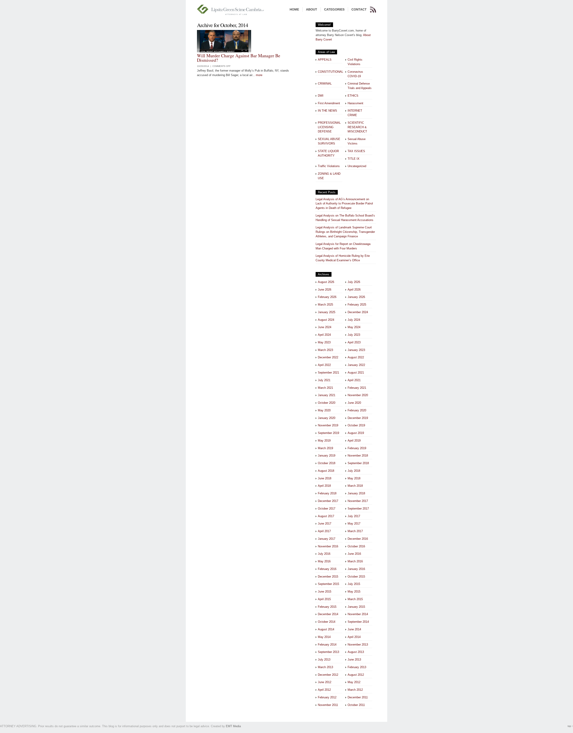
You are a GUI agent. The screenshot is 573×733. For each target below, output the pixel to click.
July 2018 (354, 470)
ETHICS (353, 95)
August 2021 (356, 372)
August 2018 (326, 470)
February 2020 (357, 410)
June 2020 (354, 402)
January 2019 (326, 455)
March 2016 (355, 561)
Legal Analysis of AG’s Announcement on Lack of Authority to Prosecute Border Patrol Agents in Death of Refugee (344, 204)
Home (294, 9)
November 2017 (358, 501)
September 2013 (328, 652)
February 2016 (327, 569)
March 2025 (325, 304)
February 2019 (357, 448)
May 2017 (354, 523)
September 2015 (328, 584)
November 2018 (358, 455)
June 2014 (354, 629)
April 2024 (324, 334)
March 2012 (355, 689)
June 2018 (324, 478)
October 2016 (356, 546)
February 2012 (327, 697)
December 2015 (328, 576)
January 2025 (326, 312)
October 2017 (326, 508)
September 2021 (328, 372)
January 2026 (356, 297)
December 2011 (358, 697)
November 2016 (328, 546)
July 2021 (324, 380)
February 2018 (327, 493)
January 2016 (356, 569)
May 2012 (354, 682)
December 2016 (358, 538)
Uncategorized (357, 166)
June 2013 (354, 659)
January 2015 (356, 606)
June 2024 (324, 327)
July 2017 (354, 516)
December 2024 (358, 312)
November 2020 (358, 395)
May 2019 (324, 440)
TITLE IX (353, 158)
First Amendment (329, 103)
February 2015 (327, 606)
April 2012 (324, 689)
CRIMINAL (325, 83)
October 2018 (326, 463)
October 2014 (326, 621)
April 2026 (354, 289)
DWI (320, 95)
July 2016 (324, 553)
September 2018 (358, 463)
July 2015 (354, 584)
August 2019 (356, 433)
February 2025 (357, 304)
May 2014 (324, 637)
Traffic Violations (329, 166)
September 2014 (358, 621)
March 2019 (325, 448)
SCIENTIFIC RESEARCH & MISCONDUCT (357, 127)
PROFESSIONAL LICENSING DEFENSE (329, 127)
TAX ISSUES (356, 151)
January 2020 (326, 418)
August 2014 (326, 629)
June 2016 (354, 553)
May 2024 (354, 327)
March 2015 (355, 599)
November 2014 (358, 614)
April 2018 (324, 485)
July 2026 (354, 282)
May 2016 (324, 561)
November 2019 (328, 425)
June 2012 (324, 682)
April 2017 (324, 531)
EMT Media (233, 726)
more (259, 75)
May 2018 (354, 478)
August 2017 (326, 516)
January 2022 (356, 365)
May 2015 (354, 591)
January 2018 (356, 493)
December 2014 (328, 614)
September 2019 (328, 433)
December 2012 (328, 674)
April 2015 (324, 599)
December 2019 (358, 418)
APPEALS (324, 59)
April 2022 (324, 365)
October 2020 (326, 402)
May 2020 (324, 410)
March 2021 (325, 387)
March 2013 (325, 667)
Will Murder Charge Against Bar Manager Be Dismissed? (238, 58)
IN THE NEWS (327, 110)
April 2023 (354, 342)
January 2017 (326, 538)
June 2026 (324, 289)
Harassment (355, 103)
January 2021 (326, 395)
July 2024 (354, 319)
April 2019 (354, 440)
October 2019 (356, 425)
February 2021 (357, 387)
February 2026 (327, 297)
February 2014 (327, 644)
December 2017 (328, 501)
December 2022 (328, 357)
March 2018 (355, 485)
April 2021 (354, 380)
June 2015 (324, 591)
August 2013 (356, 652)
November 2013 (358, 644)
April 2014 (354, 637)
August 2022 (356, 357)
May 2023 (324, 342)
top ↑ (570, 726)
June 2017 (324, 523)
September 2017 (358, 508)
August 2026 (326, 282)
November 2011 (328, 705)
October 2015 (356, 576)
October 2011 (356, 705)
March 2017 (355, 531)
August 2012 (356, 674)
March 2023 (325, 350)
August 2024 (326, 319)
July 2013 (324, 659)
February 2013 (357, 667)
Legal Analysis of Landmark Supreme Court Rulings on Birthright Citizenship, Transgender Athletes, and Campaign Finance (345, 232)
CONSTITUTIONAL (330, 71)
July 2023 (354, 334)
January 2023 (356, 350)
